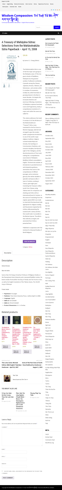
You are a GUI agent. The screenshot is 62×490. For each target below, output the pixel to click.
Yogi (46, 423)
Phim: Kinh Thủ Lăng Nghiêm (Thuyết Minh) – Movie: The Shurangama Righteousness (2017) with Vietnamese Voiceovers (20, 400)
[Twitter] (53, 10)
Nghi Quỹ (48, 325)
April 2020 (48, 161)
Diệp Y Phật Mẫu (50, 226)
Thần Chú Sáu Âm (50, 389)
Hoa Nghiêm (48, 272)
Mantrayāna (5, 6)
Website (4, 463)
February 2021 (49, 147)
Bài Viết (47, 209)
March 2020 (48, 164)
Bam (53, 487)
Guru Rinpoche (49, 248)
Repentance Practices (43, 4)
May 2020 (48, 158)
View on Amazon (29, 241)
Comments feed (50, 440)
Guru (46, 245)
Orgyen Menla (49, 331)
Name (3, 449)
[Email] (59, 10)
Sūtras (35, 4)
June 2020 (48, 155)
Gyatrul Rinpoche (50, 256)
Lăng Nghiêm (49, 294)
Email (4, 456)
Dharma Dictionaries (19, 4)
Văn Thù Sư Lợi (49, 412)
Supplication (48, 372)
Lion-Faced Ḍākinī (50, 300)
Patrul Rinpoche (49, 336)
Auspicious (48, 197)
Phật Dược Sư (49, 339)
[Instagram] (55, 10)
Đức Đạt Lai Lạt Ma (50, 231)
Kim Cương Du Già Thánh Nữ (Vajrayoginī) (52, 44)
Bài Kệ (47, 203)
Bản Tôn (47, 211)
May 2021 (48, 141)
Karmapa (48, 278)
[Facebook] (51, 10)
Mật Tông (48, 316)
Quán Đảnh (48, 348)
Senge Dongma (49, 359)
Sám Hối (47, 356)
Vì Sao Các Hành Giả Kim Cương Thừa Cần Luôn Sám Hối (8, 396)
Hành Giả (47, 259)
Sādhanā (47, 353)
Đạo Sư (47, 217)
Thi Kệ (47, 395)
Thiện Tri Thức (49, 398)
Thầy (46, 392)
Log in (47, 434)
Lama (47, 291)
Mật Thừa (48, 314)
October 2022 (49, 135)
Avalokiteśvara (49, 200)
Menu (5, 33)
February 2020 (49, 167)
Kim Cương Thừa (50, 281)
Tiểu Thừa (48, 406)
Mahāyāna (48, 305)
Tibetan (47, 401)
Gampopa (48, 242)
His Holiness (48, 264)
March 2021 (48, 144)
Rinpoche (48, 350)
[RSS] (57, 10)
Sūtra (46, 378)
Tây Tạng (48, 386)
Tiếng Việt (48, 403)
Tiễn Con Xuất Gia (50, 75)
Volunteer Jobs (13, 6)
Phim (46, 342)
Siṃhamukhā (49, 362)
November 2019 (49, 175)
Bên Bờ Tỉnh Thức (50, 51)
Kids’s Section (29, 4)
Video (47, 415)
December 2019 (49, 172)
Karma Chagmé (49, 275)
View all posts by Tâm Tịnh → (20, 379)
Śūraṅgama (48, 375)
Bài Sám (47, 206)
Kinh (46, 283)
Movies (51, 4)
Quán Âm (48, 345)
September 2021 (50, 138)
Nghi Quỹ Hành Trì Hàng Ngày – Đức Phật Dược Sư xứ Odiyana (52, 67)
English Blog (10, 4)
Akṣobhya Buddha (50, 194)
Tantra (47, 381)
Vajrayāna (48, 409)
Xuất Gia (47, 420)
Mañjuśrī (47, 308)
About (3, 4)
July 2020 (48, 152)
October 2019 (49, 178)
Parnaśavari (48, 333)
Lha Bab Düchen (49, 297)
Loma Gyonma (49, 302)
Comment (5, 427)
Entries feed (48, 437)
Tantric (47, 384)
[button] (18, 56)
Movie (47, 322)
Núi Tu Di (47, 328)
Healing (47, 261)
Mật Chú (47, 311)
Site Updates (49, 365)
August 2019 (48, 183)
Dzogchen (48, 234)
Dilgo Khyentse (49, 228)
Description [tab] (7, 253)
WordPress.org (49, 443)
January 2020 (49, 169)
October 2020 (49, 150)
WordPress (46, 487)
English (47, 240)
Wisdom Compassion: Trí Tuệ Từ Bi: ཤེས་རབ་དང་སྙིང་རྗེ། (30, 17)
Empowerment (49, 237)
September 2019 (50, 181)
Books (19, 6)
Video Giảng (48, 417)
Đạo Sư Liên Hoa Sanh (51, 220)
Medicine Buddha (50, 319)
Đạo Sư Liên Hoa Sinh (51, 223)
